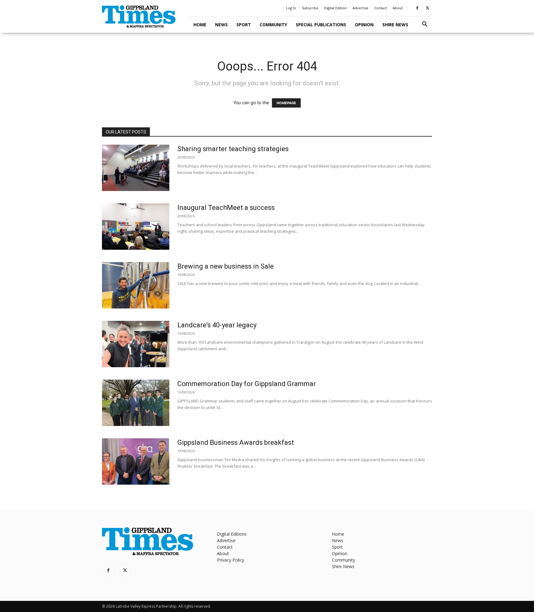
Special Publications (321, 25)
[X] (427, 8)
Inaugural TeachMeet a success (226, 207)
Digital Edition (335, 8)
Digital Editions (232, 534)
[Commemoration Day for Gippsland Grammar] (135, 403)
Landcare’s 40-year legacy (216, 325)
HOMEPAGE (286, 103)
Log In (291, 8)
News (221, 25)
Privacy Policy (230, 560)
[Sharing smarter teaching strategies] (135, 168)
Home (199, 25)
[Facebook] (417, 8)
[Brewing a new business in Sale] (135, 285)
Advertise (360, 8)
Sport (243, 25)
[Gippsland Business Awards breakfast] (135, 461)
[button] (424, 25)
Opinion (364, 25)
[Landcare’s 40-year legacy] (135, 344)
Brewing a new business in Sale (225, 266)
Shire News (395, 25)
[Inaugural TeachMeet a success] (135, 226)
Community (273, 25)
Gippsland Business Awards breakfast (235, 442)
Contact (380, 8)
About (398, 8)
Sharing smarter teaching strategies (233, 149)
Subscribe (310, 8)
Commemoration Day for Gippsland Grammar (246, 384)
